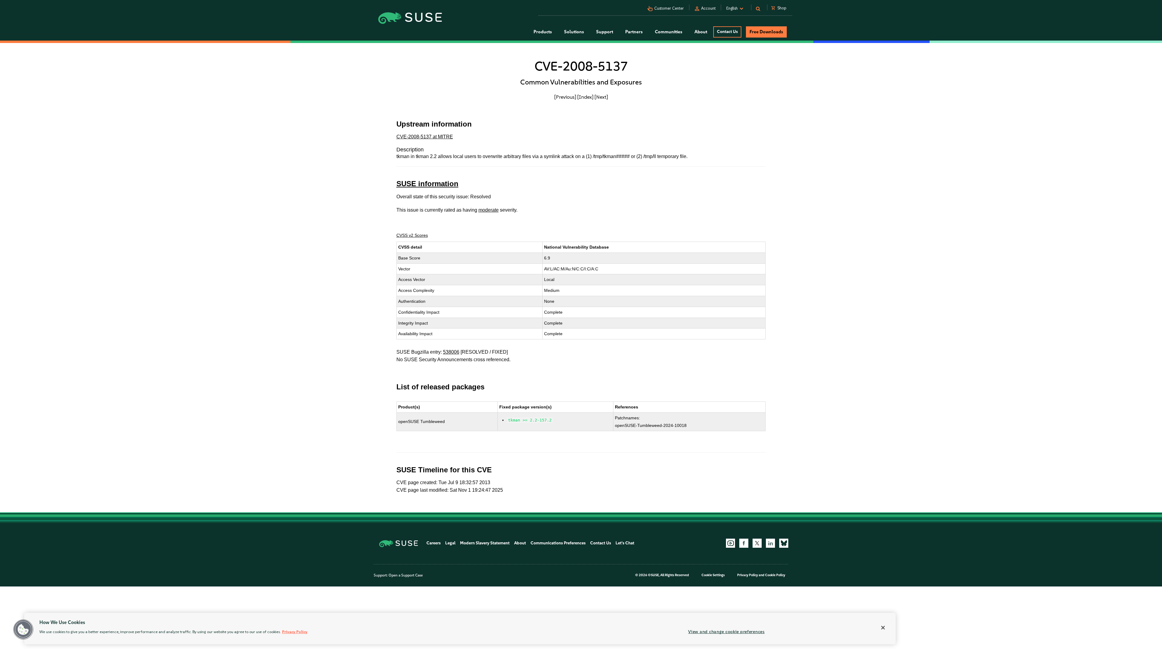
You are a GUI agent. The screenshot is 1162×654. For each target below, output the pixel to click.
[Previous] (565, 97)
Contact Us (727, 31)
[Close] (883, 627)
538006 (451, 352)
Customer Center (669, 8)
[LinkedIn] (770, 543)
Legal (450, 543)
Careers (433, 543)
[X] (757, 543)
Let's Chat (624, 543)
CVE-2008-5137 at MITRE (424, 136)
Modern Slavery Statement (485, 543)
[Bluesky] (783, 543)
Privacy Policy (747, 575)
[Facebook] (743, 543)
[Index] (585, 97)
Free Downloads (766, 32)
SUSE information (427, 184)
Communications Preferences (558, 543)
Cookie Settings (713, 575)
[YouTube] (730, 543)
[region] (460, 628)
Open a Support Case (406, 575)
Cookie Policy (775, 575)
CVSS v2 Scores (412, 235)
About (520, 543)
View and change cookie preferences (726, 631)
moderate (488, 210)
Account (708, 8)
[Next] (601, 97)
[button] (23, 629)
